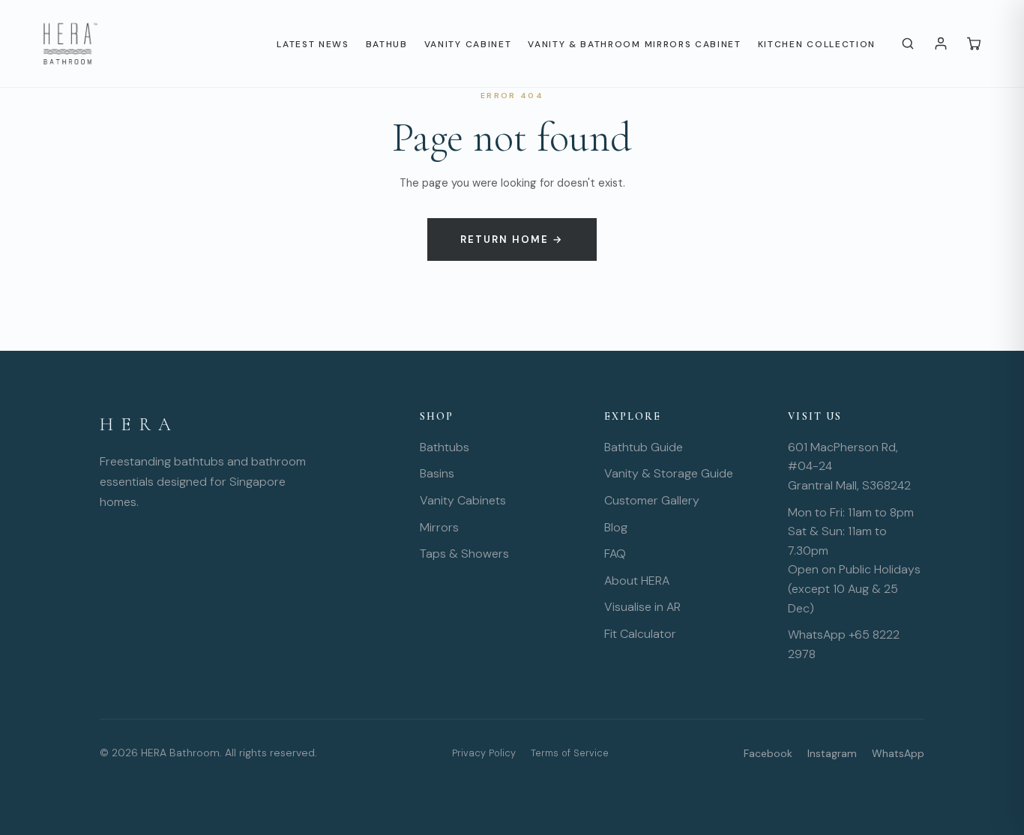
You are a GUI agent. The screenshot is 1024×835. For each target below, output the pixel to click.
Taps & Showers (464, 553)
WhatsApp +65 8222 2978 (844, 644)
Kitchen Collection (817, 44)
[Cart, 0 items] (974, 43)
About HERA (636, 580)
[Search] (908, 43)
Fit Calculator (640, 634)
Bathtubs (444, 447)
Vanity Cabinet (468, 44)
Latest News (313, 44)
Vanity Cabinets (463, 500)
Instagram (832, 753)
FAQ (615, 553)
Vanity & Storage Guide (668, 473)
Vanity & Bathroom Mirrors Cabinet (634, 44)
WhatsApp (898, 753)
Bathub (387, 44)
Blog (615, 527)
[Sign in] (941, 43)
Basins (437, 473)
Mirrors (439, 527)
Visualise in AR (642, 607)
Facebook (768, 753)
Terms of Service (570, 753)
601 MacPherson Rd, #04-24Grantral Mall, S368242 (849, 466)
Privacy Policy (484, 753)
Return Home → (512, 239)
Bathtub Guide (643, 447)
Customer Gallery (651, 500)
